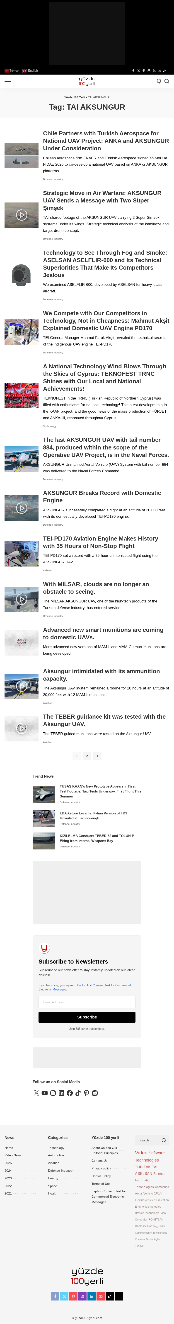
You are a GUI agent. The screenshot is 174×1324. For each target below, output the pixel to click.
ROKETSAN (155, 1219)
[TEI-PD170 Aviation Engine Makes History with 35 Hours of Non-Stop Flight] (22, 554)
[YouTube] (159, 71)
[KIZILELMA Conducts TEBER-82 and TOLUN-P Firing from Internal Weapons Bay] (44, 840)
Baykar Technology (147, 1212)
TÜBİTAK (143, 1167)
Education (162, 1200)
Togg (155, 1226)
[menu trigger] (9, 81)
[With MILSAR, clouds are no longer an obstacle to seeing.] (22, 599)
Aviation (47, 570)
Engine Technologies (148, 1206)
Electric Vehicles (145, 1200)
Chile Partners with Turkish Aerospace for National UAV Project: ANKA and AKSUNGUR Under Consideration (106, 140)
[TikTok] (164, 71)
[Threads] (168, 71)
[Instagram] (149, 71)
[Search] (166, 81)
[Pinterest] (143, 71)
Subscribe (87, 1017)
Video (141, 1152)
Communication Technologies (151, 1232)
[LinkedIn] (154, 71)
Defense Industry (53, 179)
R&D (162, 1226)
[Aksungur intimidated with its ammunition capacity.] (22, 686)
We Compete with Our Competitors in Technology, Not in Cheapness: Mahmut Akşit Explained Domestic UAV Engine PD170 (106, 320)
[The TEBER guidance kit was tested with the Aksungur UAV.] (22, 728)
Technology (50, 426)
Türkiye (139, 1245)
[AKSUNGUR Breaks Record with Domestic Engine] (22, 508)
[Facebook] (133, 71)
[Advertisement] (87, 33)
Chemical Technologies (147, 1239)
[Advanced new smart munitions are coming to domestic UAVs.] (22, 643)
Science (159, 1174)
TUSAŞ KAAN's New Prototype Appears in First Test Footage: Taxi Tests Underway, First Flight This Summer (100, 791)
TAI (154, 1167)
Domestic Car (143, 1226)
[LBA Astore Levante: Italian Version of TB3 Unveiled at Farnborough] (44, 818)
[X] (138, 71)
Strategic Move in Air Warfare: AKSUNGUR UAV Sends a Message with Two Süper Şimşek (102, 200)
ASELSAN (143, 1174)
